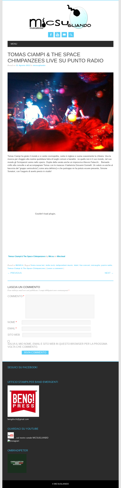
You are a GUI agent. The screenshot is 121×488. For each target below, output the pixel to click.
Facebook (50, 34)
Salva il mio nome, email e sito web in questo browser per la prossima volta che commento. (57, 345)
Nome (12, 322)
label (76, 265)
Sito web (14, 334)
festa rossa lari (38, 265)
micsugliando (39, 65)
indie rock (50, 265)
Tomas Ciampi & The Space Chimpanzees (27, 256)
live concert (85, 265)
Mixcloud (61, 256)
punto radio (106, 265)
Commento (16, 296)
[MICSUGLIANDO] (60, 29)
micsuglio (95, 265)
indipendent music (64, 265)
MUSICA (19, 265)
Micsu (51, 256)
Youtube (57, 34)
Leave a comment (55, 268)
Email (64, 34)
